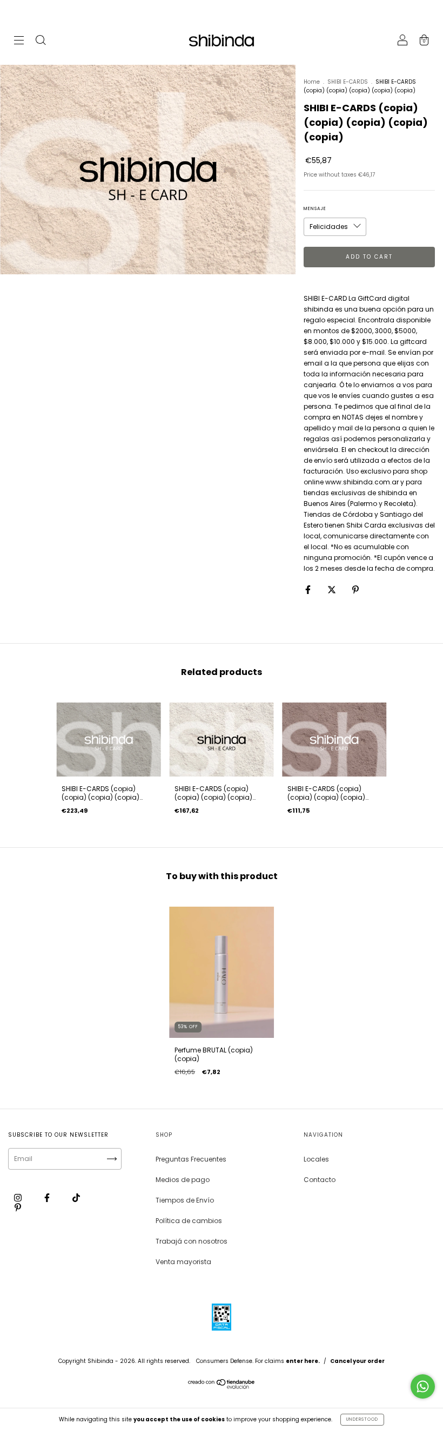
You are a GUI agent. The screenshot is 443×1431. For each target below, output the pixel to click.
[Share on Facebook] (309, 589)
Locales (316, 1159)
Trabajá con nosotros (191, 1241)
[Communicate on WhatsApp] (423, 1386)
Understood (362, 1419)
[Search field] (40, 41)
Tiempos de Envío (185, 1200)
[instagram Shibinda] (18, 1198)
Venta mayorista (183, 1261)
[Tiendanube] (222, 1386)
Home (312, 82)
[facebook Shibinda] (47, 1198)
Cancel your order (357, 1361)
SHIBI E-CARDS (347, 82)
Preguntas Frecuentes (191, 1159)
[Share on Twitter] (332, 589)
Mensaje (315, 209)
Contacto (319, 1179)
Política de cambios (189, 1220)
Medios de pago (183, 1179)
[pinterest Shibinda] (18, 1207)
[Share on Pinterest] (355, 589)
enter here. (303, 1361)
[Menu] (19, 41)
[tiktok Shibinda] (76, 1198)
